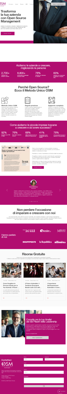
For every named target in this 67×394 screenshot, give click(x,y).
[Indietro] (7, 190)
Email (25, 363)
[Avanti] (59, 190)
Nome (25, 357)
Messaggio (26, 376)
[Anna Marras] (34, 201)
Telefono (25, 369)
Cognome (47, 357)
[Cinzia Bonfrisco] (31, 201)
